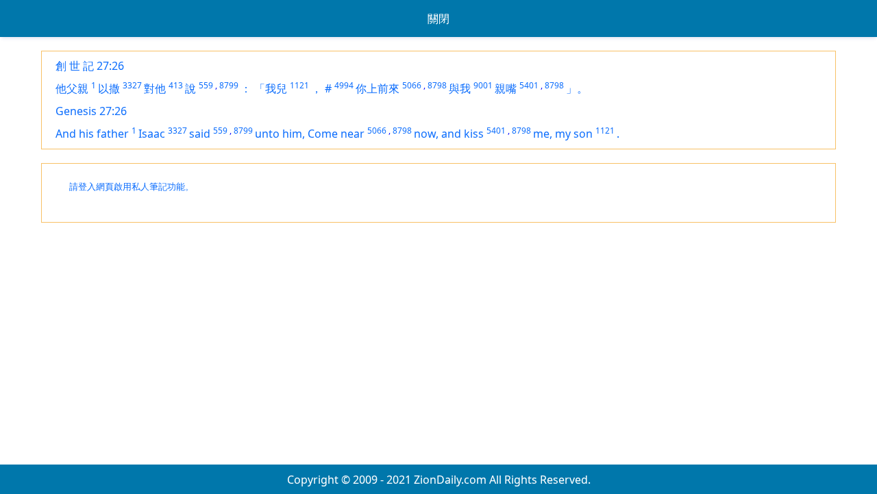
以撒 (109, 88)
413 (176, 85)
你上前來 (377, 88)
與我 (460, 88)
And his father (92, 133)
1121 (299, 85)
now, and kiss (449, 133)
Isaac (151, 133)
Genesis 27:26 (91, 111)
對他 (155, 88)
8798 (437, 85)
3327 (132, 85)
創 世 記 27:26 (89, 65)
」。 (577, 88)
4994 (344, 85)
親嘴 (506, 88)
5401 (529, 85)
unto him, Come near (310, 133)
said (199, 133)
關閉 (438, 18)
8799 (228, 85)
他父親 (71, 88)
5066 (411, 85)
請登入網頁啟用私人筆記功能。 (131, 187)
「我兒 (270, 88)
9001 (483, 85)
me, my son (563, 133)
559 (206, 85)
